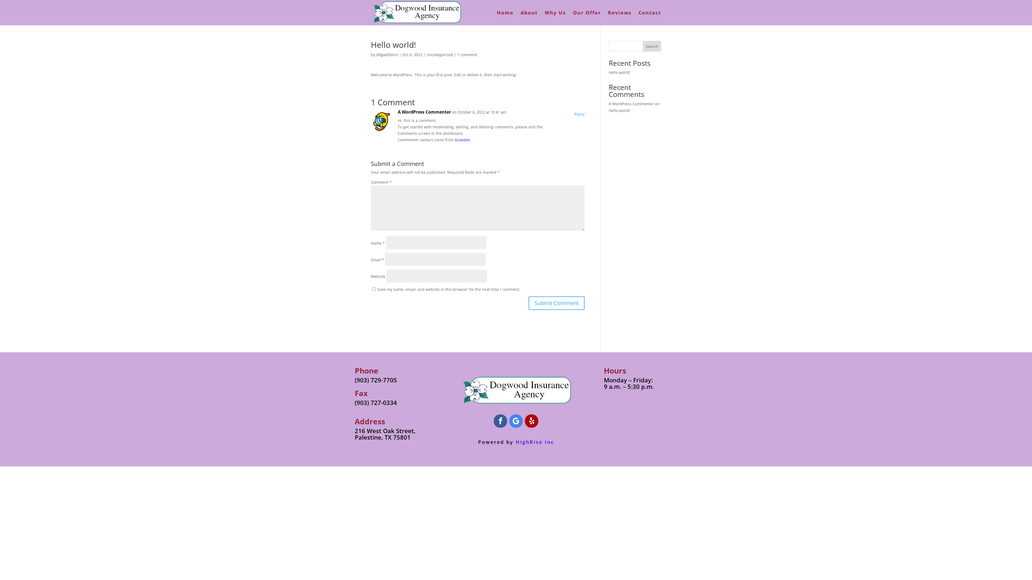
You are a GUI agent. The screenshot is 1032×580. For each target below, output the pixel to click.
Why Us (555, 13)
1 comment (467, 54)
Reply (580, 114)
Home (505, 13)
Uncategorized (440, 54)
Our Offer (587, 13)
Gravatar (462, 139)
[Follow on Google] (516, 421)
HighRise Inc (535, 442)
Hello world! (619, 72)
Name (378, 243)
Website (378, 276)
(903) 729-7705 (376, 380)
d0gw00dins (387, 54)
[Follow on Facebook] (500, 421)
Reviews (620, 13)
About (529, 13)
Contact (650, 13)
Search (652, 46)
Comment (381, 182)
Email (377, 259)
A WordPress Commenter (424, 112)
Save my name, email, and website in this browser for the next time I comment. (448, 289)
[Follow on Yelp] (531, 421)
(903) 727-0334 (376, 402)
